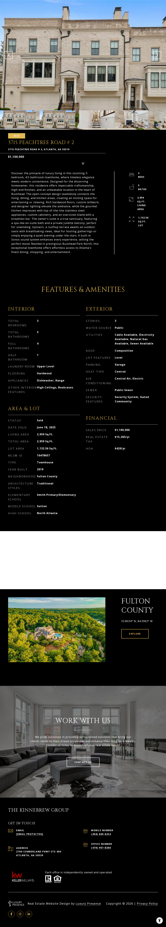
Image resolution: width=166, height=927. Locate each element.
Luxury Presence (88, 903)
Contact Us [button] (83, 762)
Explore (135, 633)
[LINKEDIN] (29, 914)
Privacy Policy (147, 903)
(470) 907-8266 (101, 847)
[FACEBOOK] (11, 914)
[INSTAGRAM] (20, 914)
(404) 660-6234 (101, 834)
